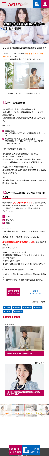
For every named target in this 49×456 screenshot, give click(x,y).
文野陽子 (8, 312)
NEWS (8, 317)
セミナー (17, 308)
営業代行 (28, 308)
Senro (8, 308)
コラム (17, 317)
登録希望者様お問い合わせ (13, 292)
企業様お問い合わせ (35, 292)
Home (6, 413)
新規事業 (19, 312)
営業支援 (39, 308)
